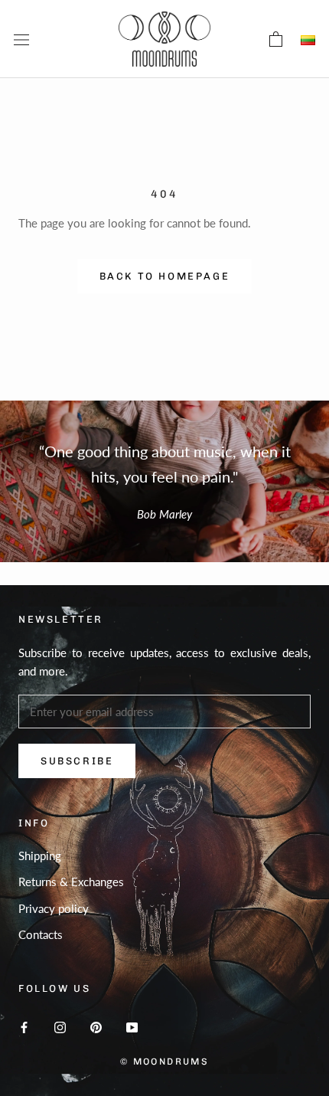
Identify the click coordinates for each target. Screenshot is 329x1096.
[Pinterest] (96, 1025)
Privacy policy (53, 908)
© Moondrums (164, 1061)
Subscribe (77, 761)
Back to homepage (164, 276)
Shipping (39, 855)
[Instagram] (60, 1025)
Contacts (40, 934)
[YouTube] (132, 1025)
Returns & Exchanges (71, 881)
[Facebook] (24, 1025)
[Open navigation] (21, 39)
